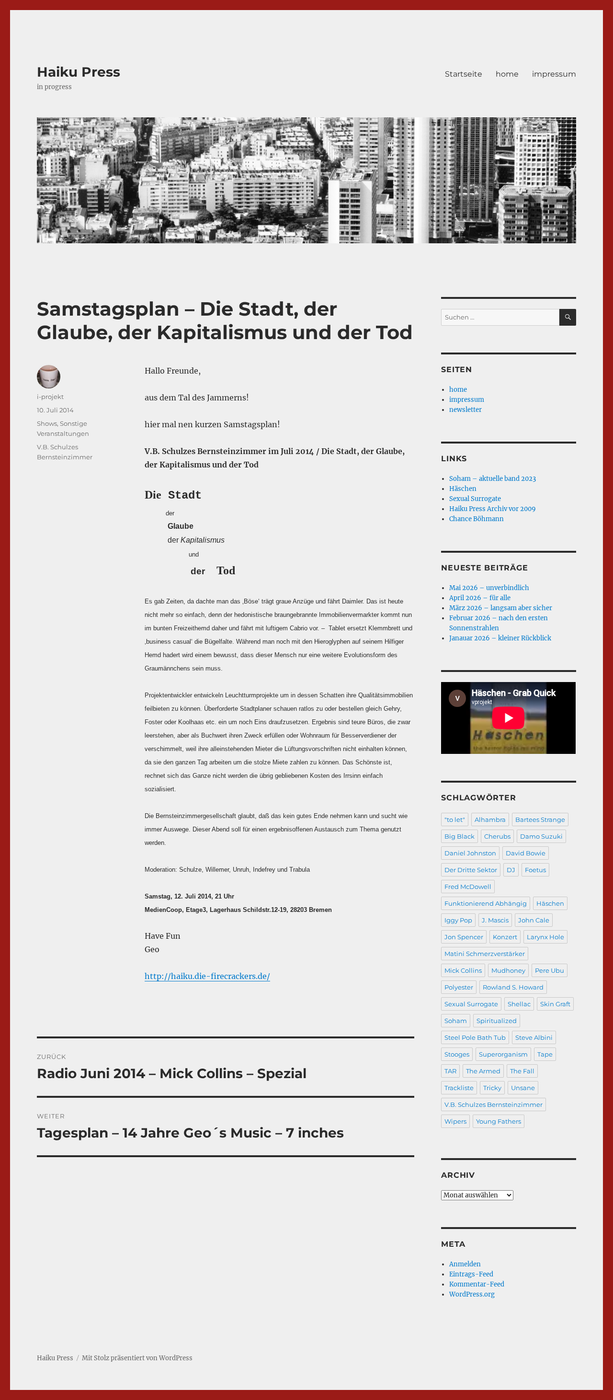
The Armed (483, 1071)
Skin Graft (555, 1004)
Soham (455, 1020)
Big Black (459, 836)
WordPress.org (472, 1294)
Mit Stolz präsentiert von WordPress (137, 1358)
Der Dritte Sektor (470, 870)
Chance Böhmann (476, 519)
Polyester (458, 987)
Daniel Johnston (470, 853)
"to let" (454, 819)
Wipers (455, 1121)
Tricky (492, 1088)
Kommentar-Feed (476, 1284)
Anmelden (465, 1264)
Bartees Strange (540, 819)
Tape (545, 1054)
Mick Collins (463, 970)
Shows (47, 423)
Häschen (463, 489)
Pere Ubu (549, 970)
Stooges (456, 1054)
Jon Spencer (463, 937)
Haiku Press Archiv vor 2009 (492, 509)
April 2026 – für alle (480, 598)
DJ (511, 870)
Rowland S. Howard (513, 987)
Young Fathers (498, 1121)
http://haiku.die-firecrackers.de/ (207, 976)
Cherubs (497, 836)
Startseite (463, 74)
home (507, 74)
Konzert (505, 937)
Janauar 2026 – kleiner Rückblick (500, 638)
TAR (450, 1071)
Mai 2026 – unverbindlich (489, 588)
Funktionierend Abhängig (485, 903)
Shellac (519, 1004)
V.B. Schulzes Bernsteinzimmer (493, 1104)
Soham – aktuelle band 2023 (492, 479)
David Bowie (525, 853)
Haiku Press (78, 72)
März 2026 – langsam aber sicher (500, 608)
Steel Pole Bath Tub (475, 1037)
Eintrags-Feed (471, 1274)
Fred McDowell (467, 886)
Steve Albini (534, 1037)
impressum (554, 74)
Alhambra (490, 819)
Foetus (535, 870)
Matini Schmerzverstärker (484, 953)
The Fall (522, 1071)
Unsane (523, 1088)
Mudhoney (508, 970)
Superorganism (503, 1054)
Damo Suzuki (541, 836)
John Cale (533, 920)
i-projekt (50, 396)
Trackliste (459, 1088)
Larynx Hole (545, 937)
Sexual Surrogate (475, 499)
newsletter (465, 410)
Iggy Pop (458, 920)
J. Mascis (495, 920)
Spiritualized (497, 1020)
